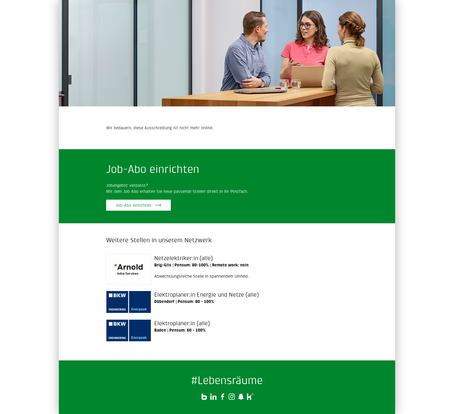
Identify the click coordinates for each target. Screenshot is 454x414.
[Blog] (205, 398)
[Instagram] (232, 398)
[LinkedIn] (214, 398)
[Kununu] (250, 398)
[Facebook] (223, 398)
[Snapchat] (241, 398)
